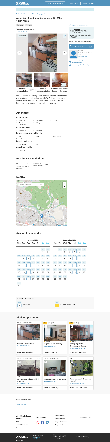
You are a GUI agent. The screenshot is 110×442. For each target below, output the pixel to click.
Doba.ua (64, 225)
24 (19, 279)
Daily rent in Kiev (60, 416)
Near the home (54, 90)
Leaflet (59, 225)
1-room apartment (21, 404)
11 (24, 265)
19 (28, 272)
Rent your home (84, 417)
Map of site (19, 440)
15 (43, 265)
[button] (41, 216)
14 (38, 265)
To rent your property (55, 3)
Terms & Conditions (22, 425)
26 (28, 279)
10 (19, 265)
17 (19, 272)
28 (38, 279)
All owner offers (82, 56)
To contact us (41, 417)
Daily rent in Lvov (60, 419)
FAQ (17, 422)
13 (33, 265)
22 (43, 272)
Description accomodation (22, 90)
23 (48, 272)
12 (28, 265)
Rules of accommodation (43, 90)
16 (48, 265)
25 (24, 279)
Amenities (32, 90)
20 (33, 272)
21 (38, 272)
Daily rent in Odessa (61, 422)
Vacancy (18, 428)
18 (24, 272)
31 (19, 286)
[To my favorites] (64, 36)
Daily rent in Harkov (61, 425)
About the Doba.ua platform (23, 417)
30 (48, 279)
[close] (91, 10)
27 (33, 279)
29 (43, 279)
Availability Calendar (63, 90)
